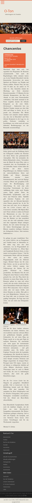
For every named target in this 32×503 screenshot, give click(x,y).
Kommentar (6, 467)
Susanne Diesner (27, 34)
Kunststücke (6, 469)
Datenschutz (6, 487)
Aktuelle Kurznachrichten (10, 457)
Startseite (6, 476)
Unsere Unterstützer (8, 481)
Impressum (6, 450)
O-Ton (9, 11)
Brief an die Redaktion (9, 442)
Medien (5, 464)
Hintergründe (6, 462)
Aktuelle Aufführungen (9, 459)
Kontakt (5, 445)
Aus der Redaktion (8, 479)
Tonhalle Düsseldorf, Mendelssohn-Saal (14, 65)
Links (4, 489)
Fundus (5, 439)
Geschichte (6, 447)
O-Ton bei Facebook (9, 484)
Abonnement (6, 437)
